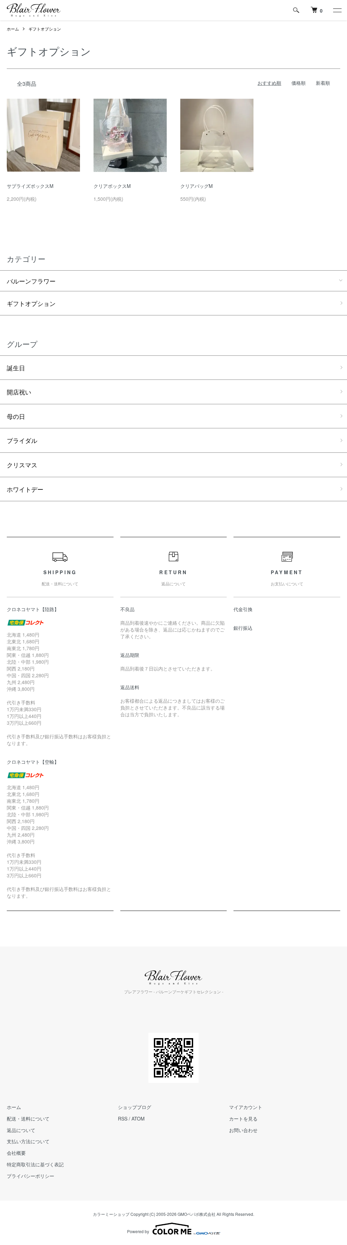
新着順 (323, 82)
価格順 (298, 82)
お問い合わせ (243, 1130)
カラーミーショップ (111, 1214)
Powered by (138, 1231)
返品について (21, 1130)
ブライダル (22, 440)
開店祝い (19, 391)
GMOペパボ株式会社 (197, 1214)
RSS (122, 1118)
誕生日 (16, 367)
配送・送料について (28, 1118)
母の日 (16, 416)
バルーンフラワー (31, 280)
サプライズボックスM (30, 185)
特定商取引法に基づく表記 (35, 1164)
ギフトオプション (44, 29)
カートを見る (243, 1118)
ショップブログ (134, 1107)
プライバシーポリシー (30, 1175)
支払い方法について (28, 1141)
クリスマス (22, 464)
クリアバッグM (196, 185)
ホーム (13, 29)
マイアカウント (245, 1107)
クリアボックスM (112, 185)
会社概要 (16, 1152)
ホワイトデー (25, 489)
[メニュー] (337, 10)
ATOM (138, 1118)
